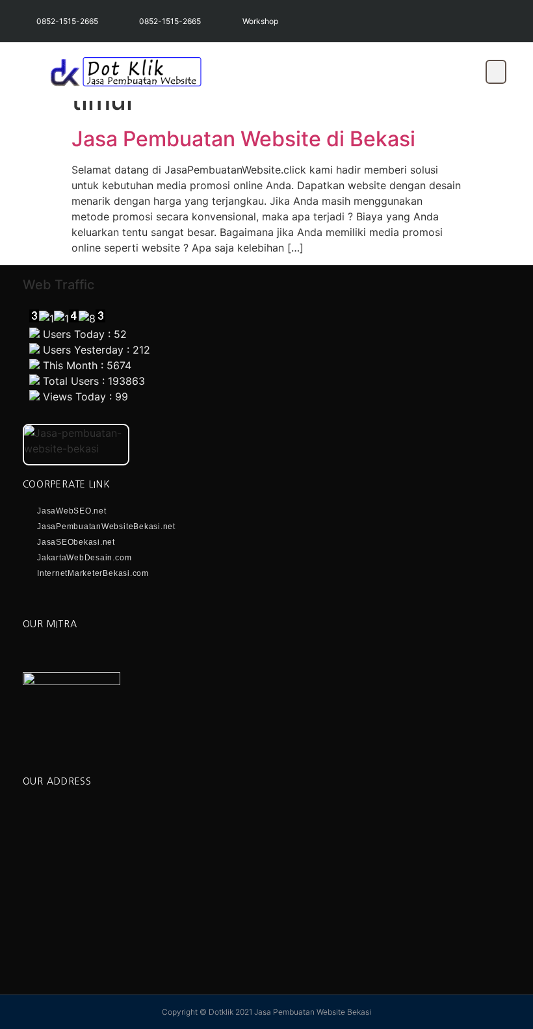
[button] (496, 72)
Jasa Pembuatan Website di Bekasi (243, 138)
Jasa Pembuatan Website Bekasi (312, 1012)
